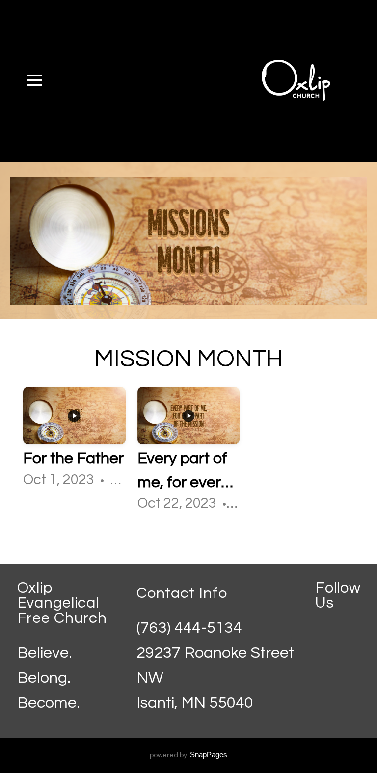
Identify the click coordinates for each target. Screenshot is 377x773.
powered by (188, 755)
